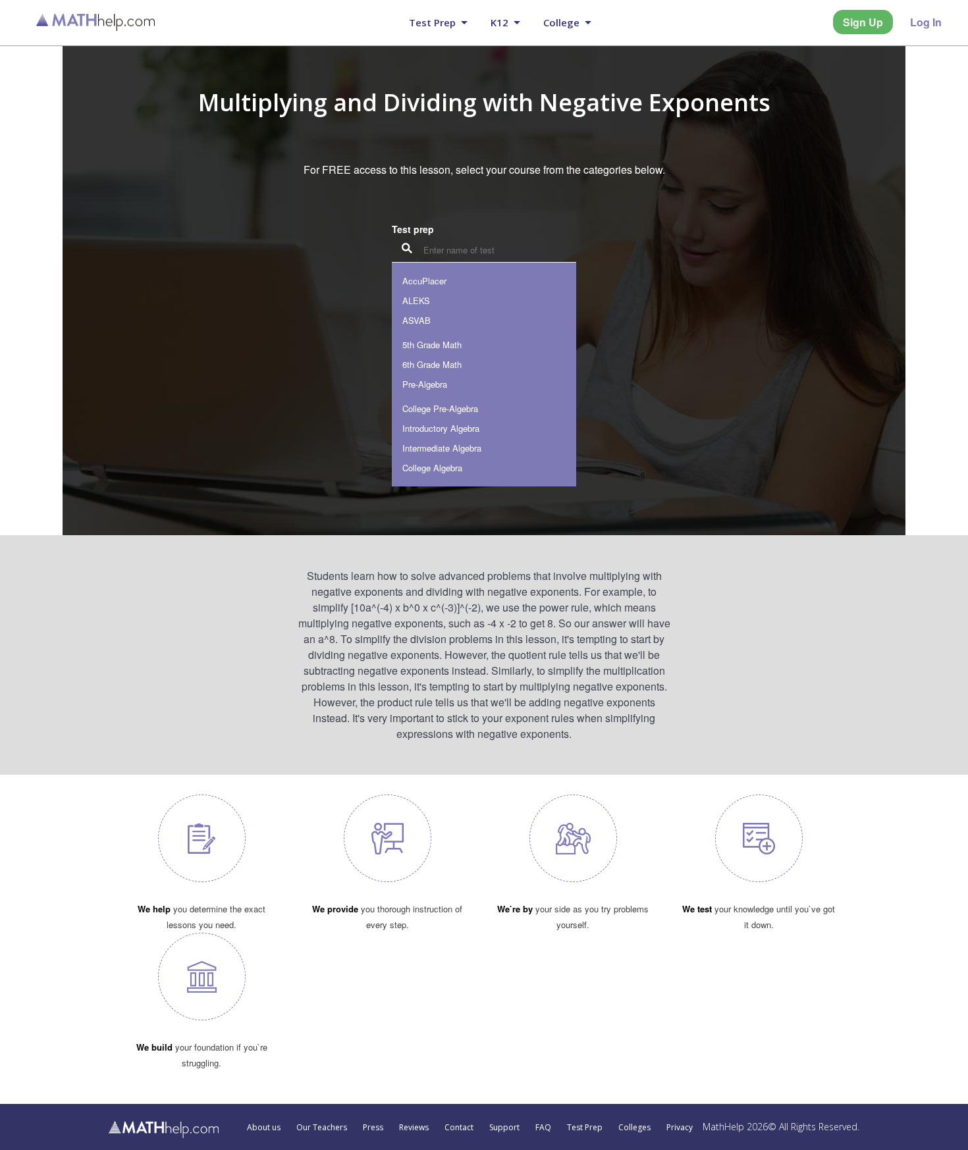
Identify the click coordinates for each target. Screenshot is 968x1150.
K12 (499, 22)
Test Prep (585, 1127)
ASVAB (416, 320)
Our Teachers (321, 1127)
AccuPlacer (424, 280)
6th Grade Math (432, 364)
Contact (458, 1127)
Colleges (634, 1127)
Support (504, 1127)
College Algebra (432, 467)
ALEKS (416, 300)
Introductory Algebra (440, 428)
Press (373, 1127)
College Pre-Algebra (440, 408)
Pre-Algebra (424, 384)
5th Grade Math (432, 344)
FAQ (543, 1127)
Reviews (414, 1127)
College (561, 22)
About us (264, 1127)
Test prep (432, 22)
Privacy (679, 1127)
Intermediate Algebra (441, 448)
